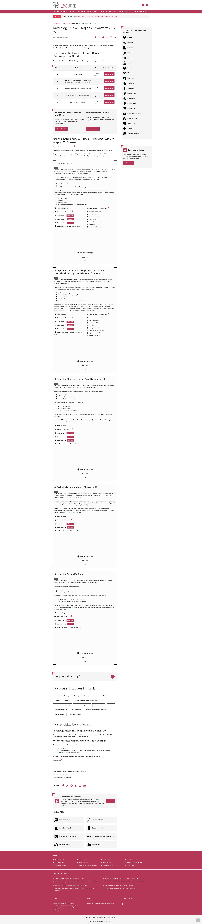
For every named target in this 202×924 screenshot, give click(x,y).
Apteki (129, 128)
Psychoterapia (132, 103)
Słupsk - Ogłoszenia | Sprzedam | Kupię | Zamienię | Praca (98, 16)
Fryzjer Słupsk (107, 862)
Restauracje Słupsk (108, 865)
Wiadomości (61, 11)
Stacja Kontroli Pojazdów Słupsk (88, 865)
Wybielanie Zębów (133, 133)
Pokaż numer (70, 222)
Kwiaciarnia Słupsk (132, 859)
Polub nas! (110, 801)
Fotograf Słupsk (83, 862)
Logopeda (130, 78)
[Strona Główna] (54, 11)
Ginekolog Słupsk (97, 828)
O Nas (93, 917)
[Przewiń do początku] (198, 920)
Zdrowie (68, 23)
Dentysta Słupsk (59, 859)
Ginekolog (130, 83)
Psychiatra (130, 42)
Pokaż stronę (70, 219)
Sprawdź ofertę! (61, 128)
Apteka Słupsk (83, 859)
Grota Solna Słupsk (65, 828)
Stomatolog (131, 123)
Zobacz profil (70, 215)
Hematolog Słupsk (98, 820)
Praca (89, 11)
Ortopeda (130, 53)
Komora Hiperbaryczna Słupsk (68, 836)
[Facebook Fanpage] (139, 5)
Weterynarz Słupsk (60, 862)
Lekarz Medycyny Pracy (135, 113)
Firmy (74, 11)
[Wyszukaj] (147, 5)
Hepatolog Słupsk (64, 820)
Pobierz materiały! (93, 128)
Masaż (129, 73)
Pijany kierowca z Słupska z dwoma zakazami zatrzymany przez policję (124, 881)
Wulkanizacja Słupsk (60, 865)
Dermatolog (131, 98)
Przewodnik (138, 11)
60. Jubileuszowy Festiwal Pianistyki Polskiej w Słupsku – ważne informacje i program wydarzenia (76, 882)
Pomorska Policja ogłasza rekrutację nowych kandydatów (71, 885)
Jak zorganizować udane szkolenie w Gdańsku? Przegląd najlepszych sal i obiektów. (75, 889)
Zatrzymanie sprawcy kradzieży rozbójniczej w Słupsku (70, 878)
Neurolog (130, 68)
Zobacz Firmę (109, 74)
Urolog (129, 37)
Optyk (129, 58)
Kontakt (88, 917)
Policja (68, 11)
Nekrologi (104, 11)
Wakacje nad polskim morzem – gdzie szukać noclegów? (120, 888)
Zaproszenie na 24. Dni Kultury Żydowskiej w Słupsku (120, 885)
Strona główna (56, 23)
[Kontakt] (143, 5)
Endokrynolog (131, 93)
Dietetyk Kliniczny (133, 118)
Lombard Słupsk (107, 859)
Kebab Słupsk (131, 865)
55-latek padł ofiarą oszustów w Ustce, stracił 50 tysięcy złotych (123, 878)
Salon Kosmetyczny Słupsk (134, 862)
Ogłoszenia (81, 11)
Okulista (130, 63)
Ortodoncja (131, 108)
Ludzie (145, 11)
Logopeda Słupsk (64, 844)
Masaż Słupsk (96, 844)
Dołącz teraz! (128, 163)
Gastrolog (130, 88)
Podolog (130, 48)
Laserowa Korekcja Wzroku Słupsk (103, 836)
